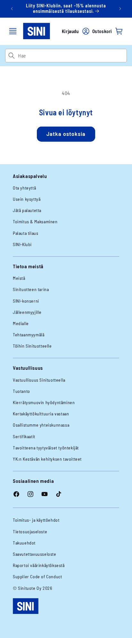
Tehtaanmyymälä (28, 334)
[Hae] (11, 55)
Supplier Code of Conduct (37, 576)
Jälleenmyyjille (27, 312)
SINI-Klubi (22, 244)
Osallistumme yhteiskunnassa (41, 425)
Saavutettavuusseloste (34, 554)
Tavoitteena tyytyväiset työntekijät (46, 447)
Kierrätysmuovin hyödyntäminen (44, 402)
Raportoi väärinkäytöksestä (39, 565)
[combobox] (72, 55)
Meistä (19, 278)
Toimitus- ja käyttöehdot (36, 520)
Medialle (21, 323)
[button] (13, 31)
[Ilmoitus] (120, 9)
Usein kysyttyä (26, 199)
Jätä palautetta (27, 210)
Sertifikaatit (24, 436)
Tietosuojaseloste (30, 531)
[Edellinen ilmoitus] (12, 9)
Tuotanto (21, 391)
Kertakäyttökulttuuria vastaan (41, 413)
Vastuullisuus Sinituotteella (39, 380)
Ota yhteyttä (24, 188)
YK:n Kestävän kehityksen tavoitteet (47, 459)
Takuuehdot (24, 542)
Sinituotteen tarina (31, 289)
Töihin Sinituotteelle (32, 346)
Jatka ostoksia (66, 133)
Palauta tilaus (25, 233)
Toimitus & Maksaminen (35, 221)
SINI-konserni (26, 301)
